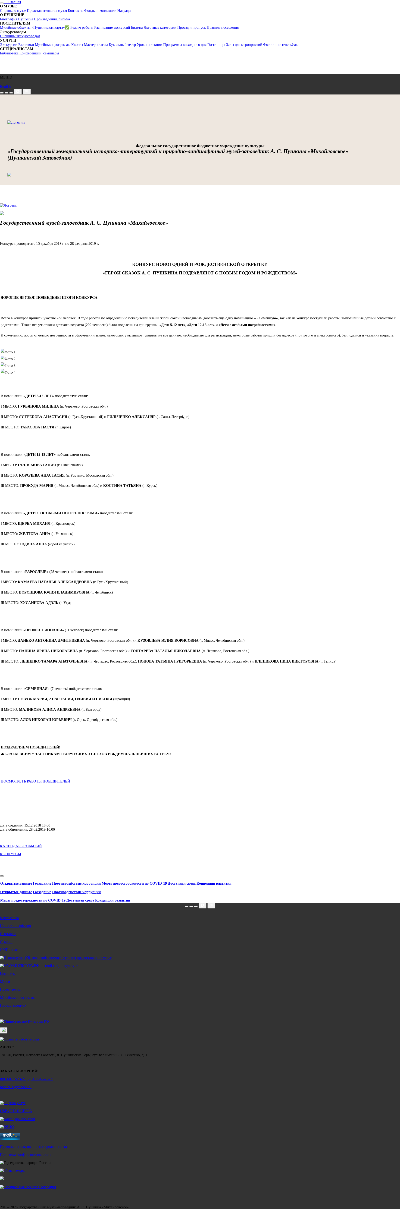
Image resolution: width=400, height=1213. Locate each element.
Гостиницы (216, 45)
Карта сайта (9, 918)
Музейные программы (52, 45)
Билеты (137, 27)
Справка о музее (13, 11)
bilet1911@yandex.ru (15, 1087)
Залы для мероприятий (244, 45)
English (5, 86)
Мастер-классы (96, 45)
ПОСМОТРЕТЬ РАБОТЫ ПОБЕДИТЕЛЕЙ (35, 781)
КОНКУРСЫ (10, 854)
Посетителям (10, 989)
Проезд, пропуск (13, 1005)
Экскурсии (8, 45)
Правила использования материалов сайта (33, 1147)
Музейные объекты (15, 27)
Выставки (26, 45)
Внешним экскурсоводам (20, 36)
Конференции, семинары (39, 53)
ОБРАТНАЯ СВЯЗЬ (16, 1111)
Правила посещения (223, 27)
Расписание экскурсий (112, 27)
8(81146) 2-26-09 (40, 1079)
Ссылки (6, 942)
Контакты (75, 11)
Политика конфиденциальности (25, 1154)
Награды (124, 11)
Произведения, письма (52, 19)
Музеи (5, 982)
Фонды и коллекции (100, 11)
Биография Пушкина (16, 19)
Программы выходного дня (184, 45)
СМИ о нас (9, 950)
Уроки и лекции (149, 45)
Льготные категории (160, 27)
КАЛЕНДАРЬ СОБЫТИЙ (21, 846)
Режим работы (81, 27)
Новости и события (15, 926)
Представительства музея (47, 11)
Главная (12, 2)
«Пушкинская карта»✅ (50, 27)
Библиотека (9, 53)
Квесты (77, 45)
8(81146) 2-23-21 (13, 1079)
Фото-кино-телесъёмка (281, 45)
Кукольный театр (122, 45)
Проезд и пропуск (191, 27)
